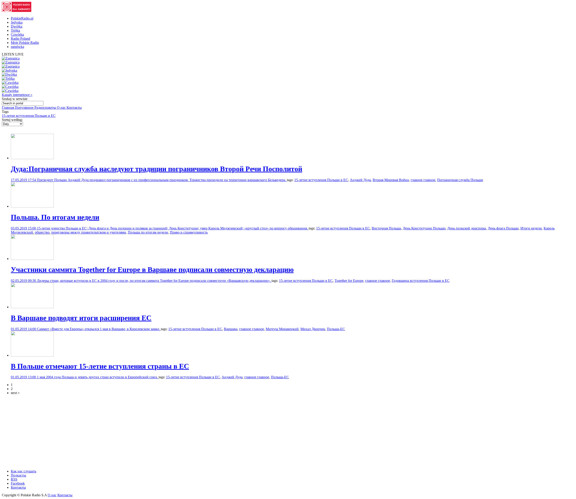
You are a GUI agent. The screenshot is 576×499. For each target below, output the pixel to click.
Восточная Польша (386, 228)
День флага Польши (503, 228)
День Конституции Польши (424, 228)
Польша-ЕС (336, 329)
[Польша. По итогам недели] (32, 206)
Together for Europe (349, 281)
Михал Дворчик (312, 329)
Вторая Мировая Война (391, 180)
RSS (14, 479)
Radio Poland (20, 38)
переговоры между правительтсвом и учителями (88, 232)
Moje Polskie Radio (25, 43)
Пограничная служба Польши (460, 180)
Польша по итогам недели (148, 232)
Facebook (18, 483)
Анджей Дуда (360, 180)
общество (42, 232)
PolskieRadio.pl (22, 18)
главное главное (423, 180)
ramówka (17, 47)
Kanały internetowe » (17, 95)
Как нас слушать (23, 471)
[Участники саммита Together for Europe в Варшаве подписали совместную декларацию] (32, 259)
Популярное (24, 107)
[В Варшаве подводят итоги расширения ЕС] (32, 307)
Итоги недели (531, 228)
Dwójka (16, 26)
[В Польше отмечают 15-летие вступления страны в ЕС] (32, 355)
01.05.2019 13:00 (24, 377)
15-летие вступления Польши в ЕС (29, 116)
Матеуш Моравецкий (282, 329)
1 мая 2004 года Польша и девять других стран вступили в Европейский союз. (98, 377)
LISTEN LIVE (13, 54)
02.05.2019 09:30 (24, 281)
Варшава (230, 329)
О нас (62, 107)
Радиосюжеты (45, 107)
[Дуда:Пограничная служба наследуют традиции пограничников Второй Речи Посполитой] (32, 158)
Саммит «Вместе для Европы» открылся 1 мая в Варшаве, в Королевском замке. (99, 329)
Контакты (74, 107)
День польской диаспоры (466, 228)
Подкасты (18, 475)
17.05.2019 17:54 (24, 180)
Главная (8, 107)
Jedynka (16, 22)
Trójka (15, 30)
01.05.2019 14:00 (24, 329)
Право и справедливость (189, 232)
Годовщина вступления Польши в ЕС (421, 281)
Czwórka (17, 34)
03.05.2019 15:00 (24, 228)
